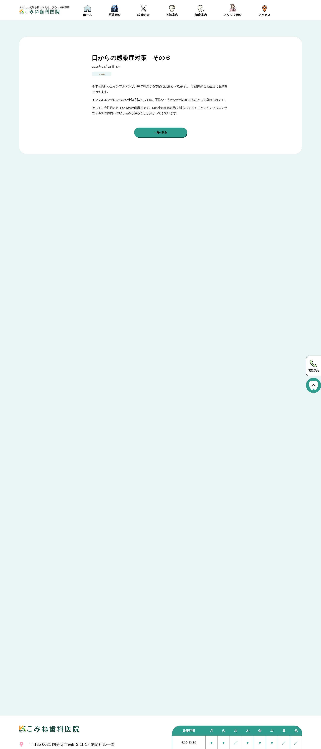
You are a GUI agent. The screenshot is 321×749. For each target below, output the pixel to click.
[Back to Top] (313, 385)
